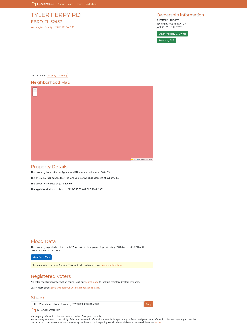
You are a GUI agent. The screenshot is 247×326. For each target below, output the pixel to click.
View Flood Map (41, 257)
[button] (35, 90)
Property (52, 75)
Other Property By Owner (172, 33)
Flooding (62, 75)
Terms (80, 4)
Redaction (91, 4)
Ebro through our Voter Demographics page (75, 287)
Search (70, 4)
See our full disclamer (112, 265)
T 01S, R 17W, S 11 (64, 27)
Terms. (158, 322)
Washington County (41, 27)
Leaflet (136, 159)
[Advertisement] (92, 51)
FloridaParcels (45, 4)
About (61, 4)
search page (91, 282)
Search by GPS (166, 40)
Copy (148, 304)
